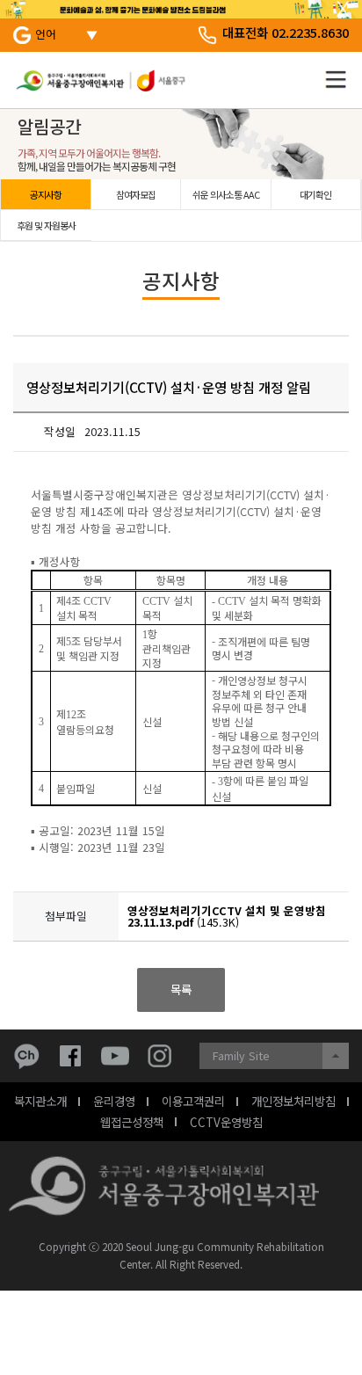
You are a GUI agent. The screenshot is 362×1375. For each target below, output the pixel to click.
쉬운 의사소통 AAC (225, 194)
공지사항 (46, 194)
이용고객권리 (193, 1100)
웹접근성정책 (131, 1122)
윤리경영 (114, 1100)
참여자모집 (136, 194)
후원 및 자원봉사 (46, 225)
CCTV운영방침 (226, 1122)
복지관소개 (40, 1100)
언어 (45, 33)
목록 (181, 989)
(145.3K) (226, 917)
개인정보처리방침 (293, 1100)
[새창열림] (30, 1055)
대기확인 (315, 194)
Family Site (241, 1055)
